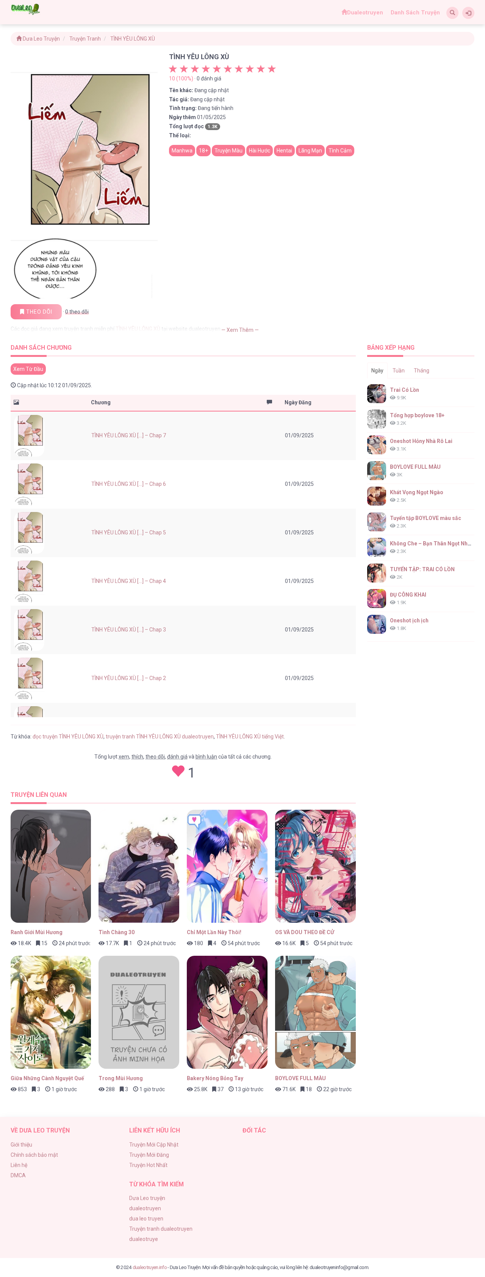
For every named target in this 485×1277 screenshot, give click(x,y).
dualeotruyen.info (150, 1267)
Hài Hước (259, 151)
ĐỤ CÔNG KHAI (408, 595)
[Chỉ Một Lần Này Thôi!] (227, 866)
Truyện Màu (228, 151)
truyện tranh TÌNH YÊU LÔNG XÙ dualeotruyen (160, 737)
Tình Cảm (340, 151)
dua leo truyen (146, 1219)
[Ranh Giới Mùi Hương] (51, 866)
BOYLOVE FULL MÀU (415, 467)
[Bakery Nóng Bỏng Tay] (227, 1012)
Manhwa (182, 151)
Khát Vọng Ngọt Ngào (416, 492)
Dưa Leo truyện (147, 1198)
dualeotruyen (145, 1208)
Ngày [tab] (377, 371)
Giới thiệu (21, 1145)
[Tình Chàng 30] (139, 866)
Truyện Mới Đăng (149, 1155)
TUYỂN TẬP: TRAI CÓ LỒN (422, 569)
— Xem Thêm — (240, 330)
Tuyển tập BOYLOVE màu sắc (425, 518)
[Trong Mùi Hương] (139, 1012)
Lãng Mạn (310, 151)
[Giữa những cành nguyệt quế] (51, 1012)
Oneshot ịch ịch (409, 620)
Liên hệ (19, 1165)
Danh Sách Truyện (415, 12)
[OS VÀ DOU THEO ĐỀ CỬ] (315, 866)
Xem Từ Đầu (28, 369)
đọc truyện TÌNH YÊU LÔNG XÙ (68, 737)
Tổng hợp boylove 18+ (417, 415)
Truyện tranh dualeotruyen (160, 1229)
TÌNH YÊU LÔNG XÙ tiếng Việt (250, 737)
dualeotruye (143, 1239)
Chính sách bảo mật (34, 1155)
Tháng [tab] (421, 371)
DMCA (18, 1175)
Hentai (284, 151)
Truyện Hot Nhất (148, 1165)
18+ (203, 151)
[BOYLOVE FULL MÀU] (315, 1012)
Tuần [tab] (399, 371)
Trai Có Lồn (404, 390)
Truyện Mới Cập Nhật (153, 1145)
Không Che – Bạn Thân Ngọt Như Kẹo (436, 543)
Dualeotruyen (365, 12)
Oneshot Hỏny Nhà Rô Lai (421, 441)
